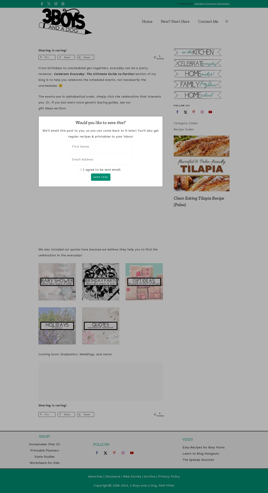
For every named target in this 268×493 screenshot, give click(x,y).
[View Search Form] (227, 21)
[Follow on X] (185, 111)
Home (147, 21)
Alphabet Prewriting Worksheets (212, 3)
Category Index (186, 123)
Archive (150, 476)
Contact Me (208, 21)
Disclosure (112, 476)
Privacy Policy (169, 476)
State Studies (44, 456)
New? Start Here (175, 21)
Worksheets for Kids (45, 463)
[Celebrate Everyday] (202, 63)
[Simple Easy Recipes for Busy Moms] (202, 52)
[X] (49, 4)
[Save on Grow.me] (98, 57)
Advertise (95, 476)
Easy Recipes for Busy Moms (204, 447)
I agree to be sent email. (102, 169)
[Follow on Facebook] (177, 111)
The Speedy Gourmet (198, 460)
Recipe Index (184, 129)
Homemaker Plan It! (44, 444)
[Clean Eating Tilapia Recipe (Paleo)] (202, 163)
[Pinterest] (63, 4)
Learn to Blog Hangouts (201, 453)
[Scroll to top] (260, 481)
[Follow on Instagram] (202, 111)
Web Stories (132, 476)
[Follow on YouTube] (210, 111)
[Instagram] (56, 4)
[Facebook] (41, 4)
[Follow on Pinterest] (193, 111)
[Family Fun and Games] (202, 84)
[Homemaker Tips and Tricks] (202, 74)
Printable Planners (44, 450)
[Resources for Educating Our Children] (202, 95)
